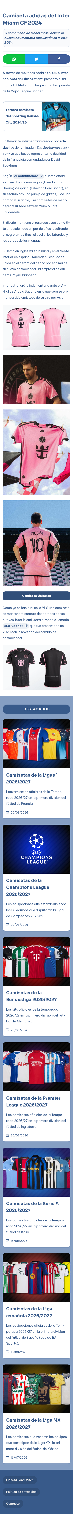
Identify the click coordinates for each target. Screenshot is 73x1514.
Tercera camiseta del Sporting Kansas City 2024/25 (22, 116)
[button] (10, 18)
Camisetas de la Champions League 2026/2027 (27, 887)
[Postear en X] (36, 59)
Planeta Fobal (19, 1480)
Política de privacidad (21, 1492)
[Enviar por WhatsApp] (14, 59)
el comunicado (26, 176)
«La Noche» (14, 626)
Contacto (13, 1503)
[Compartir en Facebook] (59, 59)
